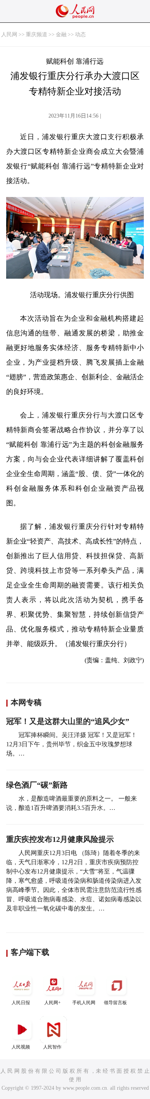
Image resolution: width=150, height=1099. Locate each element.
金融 (61, 34)
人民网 (9, 34)
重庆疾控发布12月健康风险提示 (60, 839)
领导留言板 (115, 1002)
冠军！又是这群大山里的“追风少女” (67, 721)
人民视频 (21, 1047)
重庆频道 (36, 34)
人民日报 (21, 1002)
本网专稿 (26, 702)
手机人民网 (83, 1002)
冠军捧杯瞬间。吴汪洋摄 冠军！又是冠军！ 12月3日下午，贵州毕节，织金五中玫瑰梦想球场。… (71, 744)
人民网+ (52, 1002)
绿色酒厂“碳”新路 (37, 785)
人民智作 (52, 1047)
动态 (80, 34)
